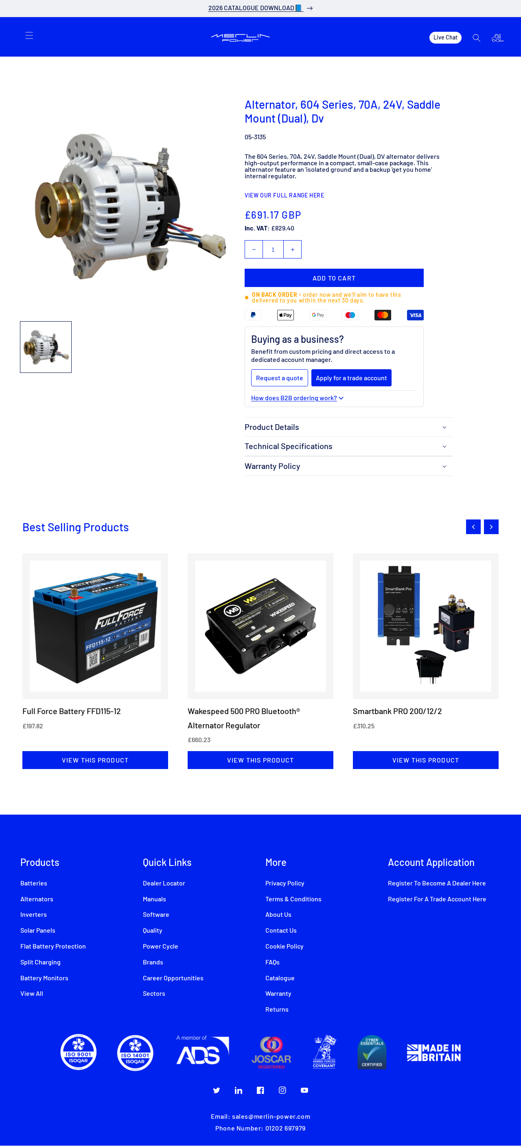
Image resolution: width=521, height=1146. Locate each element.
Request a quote (279, 377)
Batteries (33, 883)
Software (156, 915)
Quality (152, 930)
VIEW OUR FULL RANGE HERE (284, 196)
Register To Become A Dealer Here (437, 883)
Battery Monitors (44, 978)
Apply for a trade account (351, 377)
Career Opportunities (173, 978)
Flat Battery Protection (53, 946)
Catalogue (280, 978)
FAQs (272, 962)
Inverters (33, 915)
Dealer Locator (164, 883)
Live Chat (445, 37)
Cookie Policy (284, 946)
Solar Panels (37, 930)
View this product (95, 760)
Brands (153, 962)
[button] (29, 35)
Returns (277, 1009)
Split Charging (40, 962)
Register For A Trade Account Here (437, 899)
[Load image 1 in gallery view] (45, 347)
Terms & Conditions (293, 899)
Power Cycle (160, 946)
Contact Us (281, 930)
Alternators (36, 899)
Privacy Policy (284, 883)
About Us (278, 915)
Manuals (154, 899)
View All (31, 993)
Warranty (278, 993)
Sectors (154, 993)
